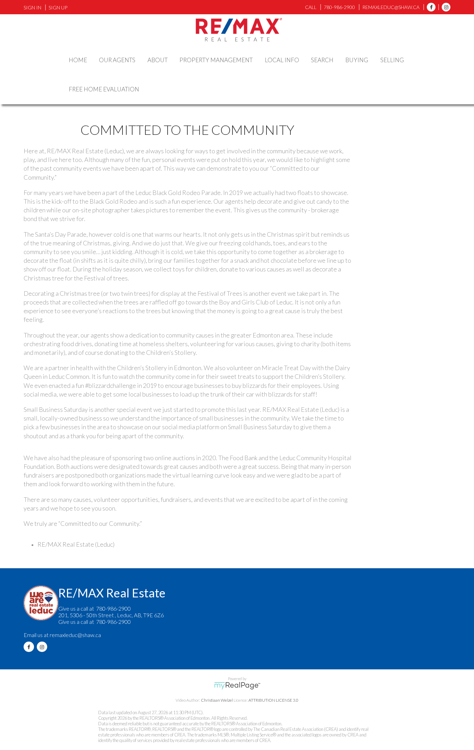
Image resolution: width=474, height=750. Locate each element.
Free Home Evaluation (104, 89)
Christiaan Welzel (217, 700)
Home (78, 60)
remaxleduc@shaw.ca (75, 634)
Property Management (216, 60)
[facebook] (429, 7)
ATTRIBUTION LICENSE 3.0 (273, 700)
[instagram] (444, 7)
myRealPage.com (237, 686)
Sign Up (58, 7)
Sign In (32, 7)
